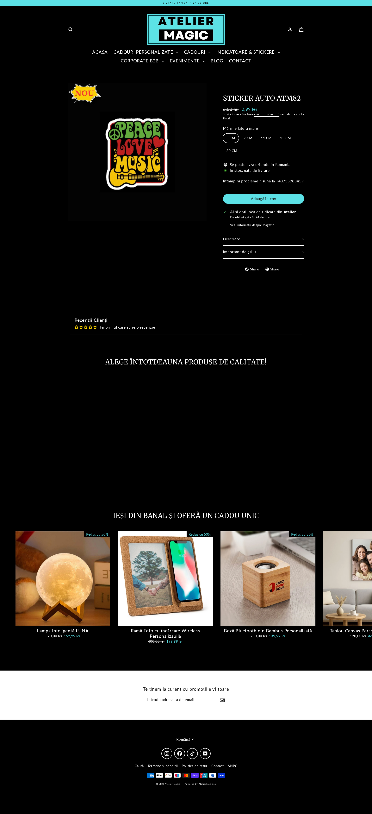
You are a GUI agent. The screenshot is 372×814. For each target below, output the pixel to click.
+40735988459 (290, 181)
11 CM (266, 138)
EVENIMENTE (185, 60)
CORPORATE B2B (140, 60)
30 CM (231, 151)
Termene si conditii (163, 766)
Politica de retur (195, 766)
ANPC (232, 766)
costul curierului (266, 114)
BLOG (217, 60)
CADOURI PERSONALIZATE (144, 52)
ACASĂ (100, 52)
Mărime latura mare (240, 128)
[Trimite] (222, 700)
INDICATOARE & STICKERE (246, 52)
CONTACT (240, 60)
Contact (217, 766)
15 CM (285, 138)
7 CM (248, 138)
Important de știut (239, 251)
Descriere (231, 239)
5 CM (230, 138)
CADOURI (195, 52)
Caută (139, 766)
